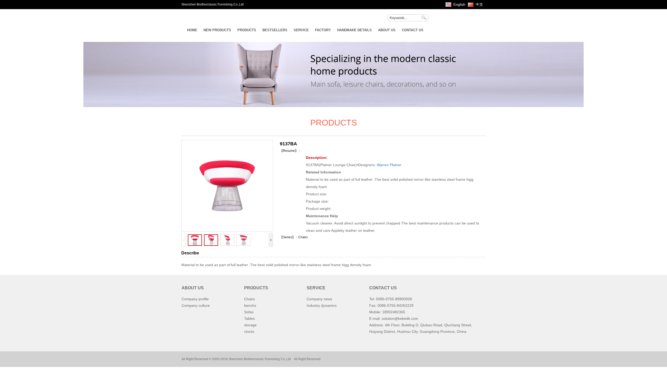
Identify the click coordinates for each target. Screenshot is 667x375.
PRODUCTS (246, 30)
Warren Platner (389, 165)
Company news (319, 299)
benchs (250, 305)
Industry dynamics (322, 305)
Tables (249, 318)
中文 (479, 4)
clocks (249, 331)
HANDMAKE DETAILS (354, 30)
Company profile (195, 299)
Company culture (196, 305)
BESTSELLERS (274, 30)
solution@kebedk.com (400, 318)
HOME (192, 30)
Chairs (249, 299)
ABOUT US (387, 30)
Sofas (249, 312)
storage (250, 325)
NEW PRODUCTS (217, 30)
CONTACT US (412, 30)
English (459, 4)
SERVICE (301, 30)
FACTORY (323, 30)
